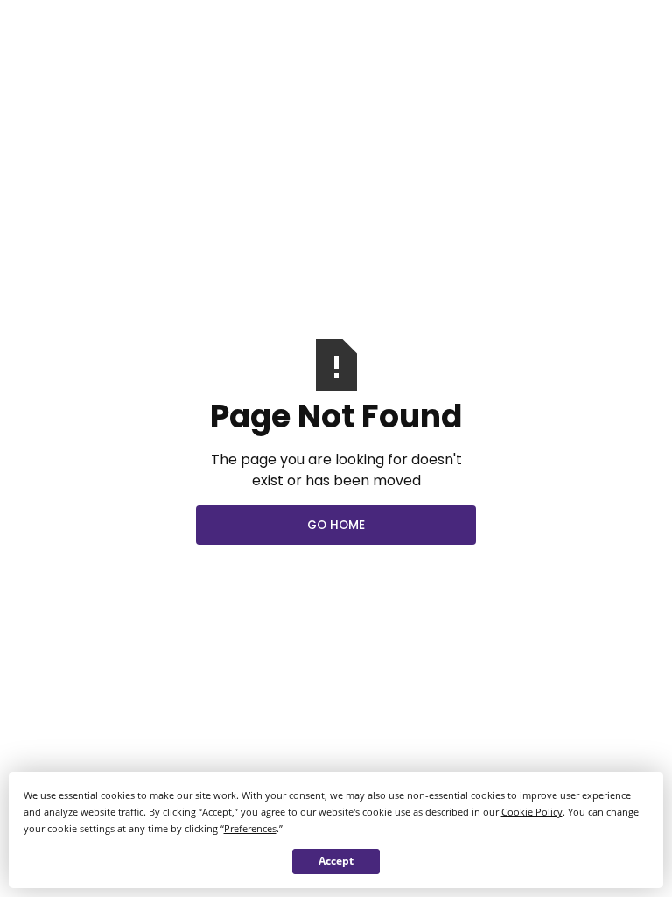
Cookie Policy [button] (532, 811)
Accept (336, 860)
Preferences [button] (250, 828)
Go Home (336, 525)
